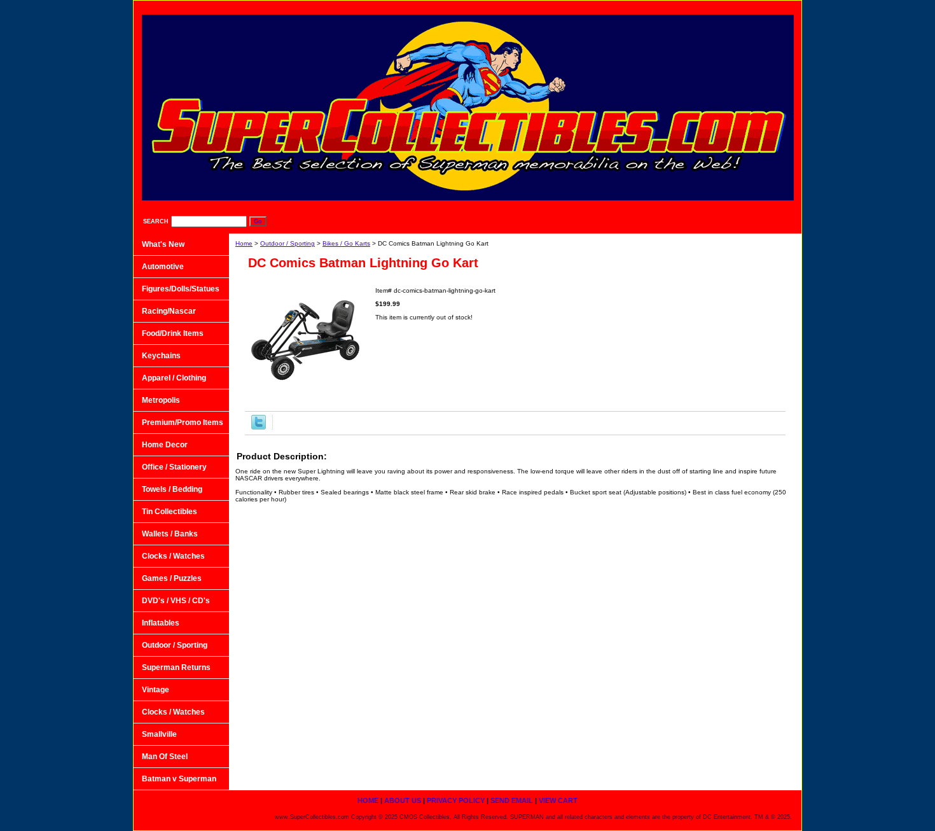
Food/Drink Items (173, 333)
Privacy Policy (637, 6)
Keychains (161, 355)
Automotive (163, 266)
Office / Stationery (174, 467)
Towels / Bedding (172, 489)
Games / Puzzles (172, 578)
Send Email (706, 6)
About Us (571, 6)
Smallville (159, 734)
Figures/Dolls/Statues (180, 288)
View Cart (769, 6)
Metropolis (161, 400)
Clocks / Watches (173, 556)
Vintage (155, 689)
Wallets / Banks (170, 533)
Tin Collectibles (169, 511)
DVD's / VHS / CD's (176, 600)
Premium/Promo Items (182, 422)
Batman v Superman (179, 778)
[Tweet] (258, 427)
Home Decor (165, 444)
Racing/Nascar (169, 311)
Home (244, 243)
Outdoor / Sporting (287, 243)
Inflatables (160, 622)
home (518, 6)
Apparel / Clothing (174, 378)
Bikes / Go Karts (346, 243)
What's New (163, 244)
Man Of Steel (165, 756)
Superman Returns (176, 667)
